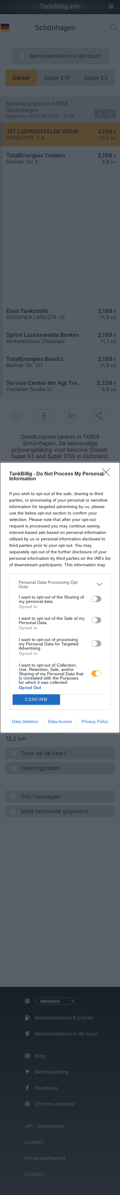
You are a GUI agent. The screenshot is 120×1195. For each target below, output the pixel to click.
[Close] (108, 474)
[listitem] (60, 584)
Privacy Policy (95, 721)
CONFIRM (36, 699)
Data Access (60, 721)
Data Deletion (25, 721)
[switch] (96, 599)
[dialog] (60, 597)
